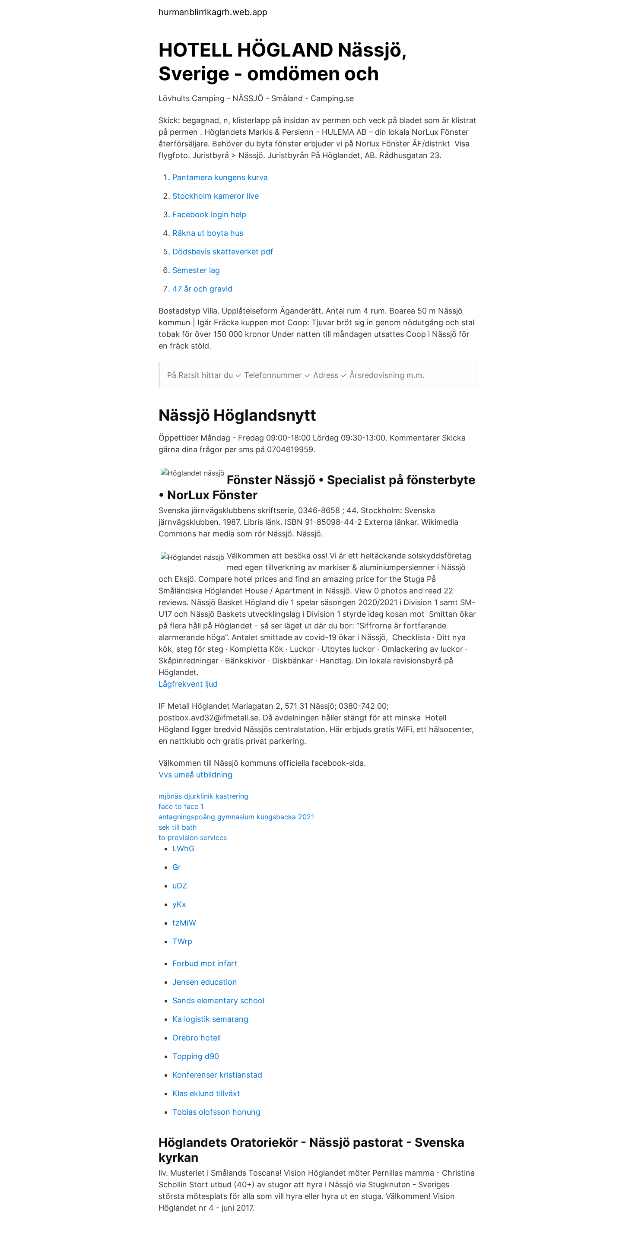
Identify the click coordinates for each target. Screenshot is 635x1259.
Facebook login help (209, 214)
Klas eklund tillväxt (206, 1093)
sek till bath (178, 827)
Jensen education (204, 981)
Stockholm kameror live (215, 195)
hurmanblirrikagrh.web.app (213, 12)
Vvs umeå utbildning (195, 774)
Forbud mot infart (205, 963)
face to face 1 (181, 806)
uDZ (179, 885)
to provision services (193, 837)
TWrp (182, 941)
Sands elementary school (218, 1000)
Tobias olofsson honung (216, 1111)
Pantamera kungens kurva (220, 177)
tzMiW (184, 922)
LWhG (183, 848)
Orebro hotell (196, 1037)
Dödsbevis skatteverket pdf (222, 251)
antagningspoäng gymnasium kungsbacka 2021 (236, 816)
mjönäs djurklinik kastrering (203, 796)
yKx (179, 904)
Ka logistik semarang (210, 1019)
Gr (176, 867)
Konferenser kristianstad (217, 1074)
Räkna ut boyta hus (207, 233)
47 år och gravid (202, 288)
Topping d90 (195, 1056)
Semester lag (196, 270)
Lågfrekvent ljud (188, 683)
